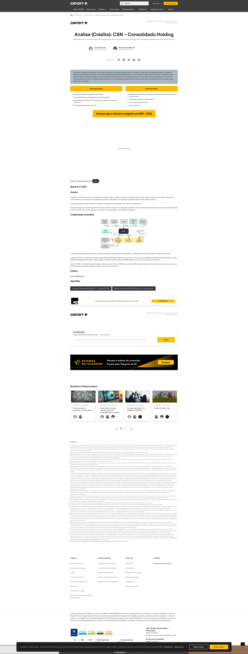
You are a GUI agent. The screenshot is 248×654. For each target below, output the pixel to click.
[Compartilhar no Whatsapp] (129, 60)
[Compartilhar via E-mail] (139, 60)
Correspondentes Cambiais (101, 641)
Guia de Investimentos (78, 568)
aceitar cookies (219, 647)
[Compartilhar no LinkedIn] (134, 60)
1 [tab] (121, 428)
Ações (72, 573)
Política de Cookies (132, 577)
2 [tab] (124, 428)
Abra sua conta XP (171, 3)
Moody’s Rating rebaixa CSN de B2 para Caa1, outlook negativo (134, 288)
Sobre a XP (129, 564)
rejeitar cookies (198, 647)
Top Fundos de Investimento (107, 577)
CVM (90, 640)
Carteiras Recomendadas (107, 568)
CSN (71, 276)
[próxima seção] (131, 428)
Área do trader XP (131, 586)
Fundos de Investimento (78, 582)
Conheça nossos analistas (162, 563)
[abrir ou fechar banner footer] (243, 644)
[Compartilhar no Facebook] (119, 60)
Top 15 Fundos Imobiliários (107, 564)
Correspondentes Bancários (125, 641)
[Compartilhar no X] (124, 60)
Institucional (129, 568)
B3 (75, 640)
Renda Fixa (79, 15)
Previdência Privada (77, 591)
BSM (82, 640)
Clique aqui (163, 301)
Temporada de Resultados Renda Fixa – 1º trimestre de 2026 (90, 288)
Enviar (166, 340)
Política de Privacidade (133, 573)
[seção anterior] (116, 428)
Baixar (95, 181)
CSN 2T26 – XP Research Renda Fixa (80, 181)
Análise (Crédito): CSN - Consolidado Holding (109, 15)
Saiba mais (178, 647)
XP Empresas (130, 582)
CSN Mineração (79, 276)
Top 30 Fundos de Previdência (108, 582)
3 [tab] (127, 428)
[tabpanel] (83, 406)
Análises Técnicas (76, 577)
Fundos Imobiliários (77, 564)
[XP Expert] (78, 3)
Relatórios (89, 15)
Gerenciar (167, 647)
